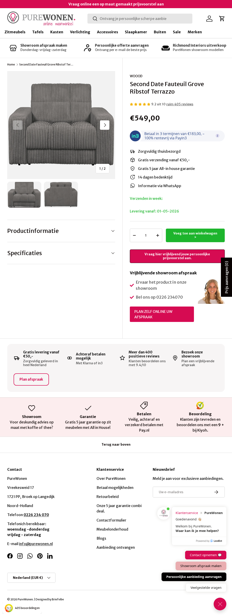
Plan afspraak (31, 379)
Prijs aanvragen (226, 277)
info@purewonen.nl (36, 543)
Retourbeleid (108, 496)
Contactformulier (111, 520)
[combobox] (139, 19)
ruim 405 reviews (179, 104)
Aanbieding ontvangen (116, 547)
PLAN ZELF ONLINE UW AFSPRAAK (153, 314)
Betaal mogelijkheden (115, 487)
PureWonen (25, 599)
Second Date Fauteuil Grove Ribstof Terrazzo (46, 64)
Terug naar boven (116, 444)
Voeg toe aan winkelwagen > (195, 235)
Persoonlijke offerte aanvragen (122, 45)
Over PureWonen (111, 478)
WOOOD (136, 76)
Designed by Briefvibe (50, 599)
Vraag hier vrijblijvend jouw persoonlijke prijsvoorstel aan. (177, 256)
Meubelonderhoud (112, 529)
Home (11, 64)
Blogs (101, 538)
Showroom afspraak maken (43, 45)
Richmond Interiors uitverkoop (199, 45)
